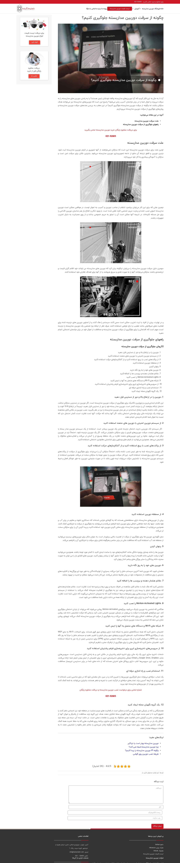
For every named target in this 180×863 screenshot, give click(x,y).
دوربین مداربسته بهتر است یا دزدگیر (143, 743)
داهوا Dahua (159, 845)
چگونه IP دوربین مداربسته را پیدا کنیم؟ (142, 750)
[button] (87, 8)
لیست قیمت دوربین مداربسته (153, 854)
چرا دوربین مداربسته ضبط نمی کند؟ (144, 747)
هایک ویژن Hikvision (156, 848)
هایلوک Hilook (158, 851)
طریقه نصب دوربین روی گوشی (146, 754)
